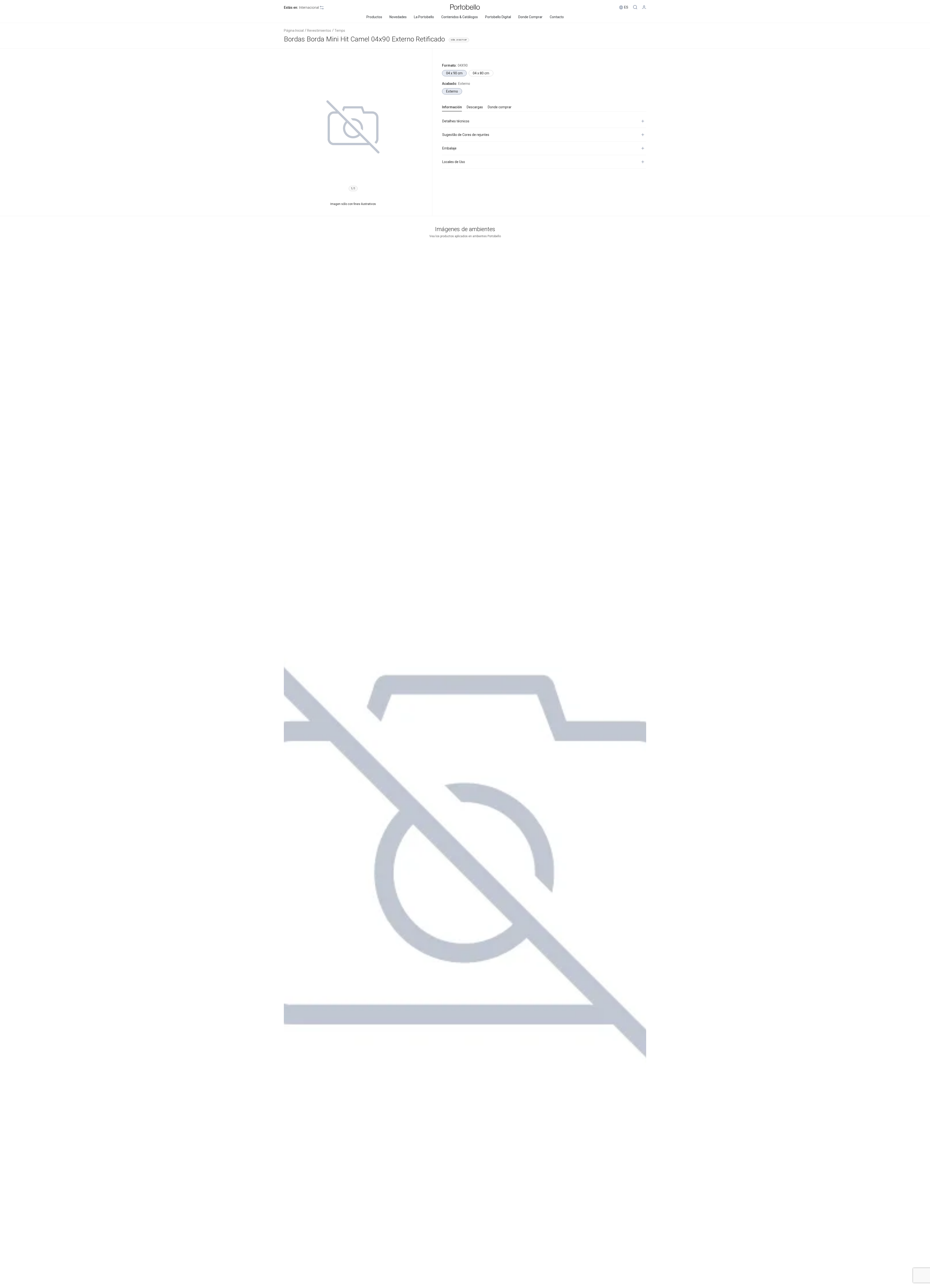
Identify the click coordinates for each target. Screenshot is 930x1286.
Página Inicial (294, 30)
